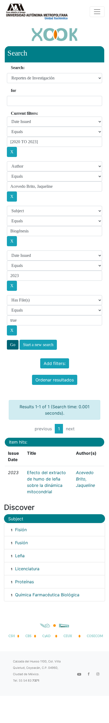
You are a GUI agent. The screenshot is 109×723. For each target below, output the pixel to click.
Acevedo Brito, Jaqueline (85, 479)
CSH (11, 636)
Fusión (21, 542)
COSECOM (94, 636)
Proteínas (24, 581)
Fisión (21, 529)
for (13, 90)
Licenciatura (27, 568)
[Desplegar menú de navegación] (97, 11)
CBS (28, 636)
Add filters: (55, 363)
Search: (18, 67)
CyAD (46, 636)
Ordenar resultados (54, 379)
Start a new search (38, 344)
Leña (20, 555)
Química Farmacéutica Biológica (47, 594)
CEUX (67, 636)
